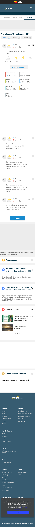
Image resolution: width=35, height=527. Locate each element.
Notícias (4, 470)
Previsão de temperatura (25, 413)
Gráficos (14, 38)
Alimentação (5, 475)
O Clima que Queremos (9, 482)
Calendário (25, 38)
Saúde (4, 477)
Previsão (4, 408)
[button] (15, 333)
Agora (4, 411)
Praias (4, 424)
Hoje (3, 413)
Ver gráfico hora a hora (19, 67)
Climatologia (21, 421)
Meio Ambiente (6, 480)
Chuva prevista (6, 462)
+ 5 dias (17, 218)
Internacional (6, 490)
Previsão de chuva (23, 411)
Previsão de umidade (24, 416)
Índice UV (20, 418)
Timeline (4, 38)
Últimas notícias (7, 472)
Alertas (4, 485)
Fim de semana (18, 17)
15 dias (29, 17)
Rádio (19, 475)
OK (18, 512)
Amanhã (7, 17)
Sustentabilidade (7, 487)
